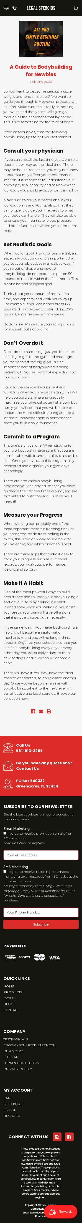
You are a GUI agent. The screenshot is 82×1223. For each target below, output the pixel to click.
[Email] (41, 711)
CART (7, 1098)
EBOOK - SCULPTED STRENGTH (29, 1045)
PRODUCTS (12, 992)
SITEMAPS (11, 1057)
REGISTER (11, 1116)
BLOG (8, 1004)
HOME (8, 986)
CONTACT (11, 1010)
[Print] (49, 711)
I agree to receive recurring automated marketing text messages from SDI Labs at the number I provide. (40, 886)
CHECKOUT (12, 1104)
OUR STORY (13, 1051)
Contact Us (27, 768)
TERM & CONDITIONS (21, 1063)
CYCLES (9, 998)
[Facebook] (33, 711)
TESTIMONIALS (15, 1039)
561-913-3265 (29, 750)
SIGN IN (10, 1110)
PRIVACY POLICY (17, 1069)
